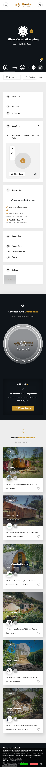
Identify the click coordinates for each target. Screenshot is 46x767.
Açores (13, 633)
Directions (18, 174)
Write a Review (24, 408)
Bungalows (10, 585)
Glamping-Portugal (11, 748)
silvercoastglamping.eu (17, 207)
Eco (7, 488)
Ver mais (19, 760)
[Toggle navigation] (5, 4)
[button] (12, 148)
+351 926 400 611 (15, 220)
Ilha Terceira (15, 681)
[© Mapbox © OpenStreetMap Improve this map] (23, 161)
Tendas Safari (11, 537)
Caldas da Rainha (22, 730)
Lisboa (20, 537)
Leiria (13, 488)
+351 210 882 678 (15, 213)
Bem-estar (10, 730)
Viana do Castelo (22, 585)
